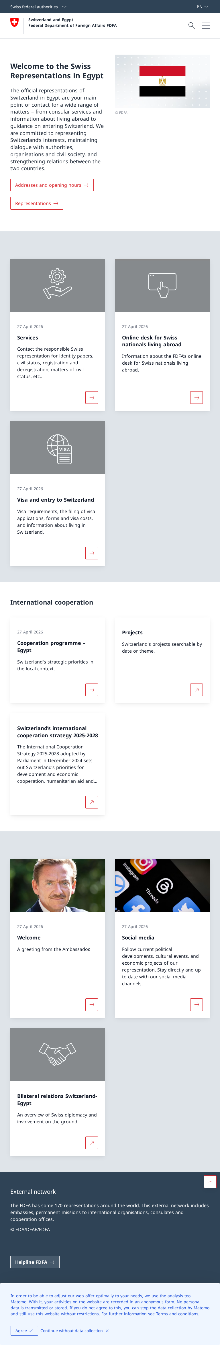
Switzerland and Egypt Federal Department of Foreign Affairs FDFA (72, 22)
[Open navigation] (205, 26)
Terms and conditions (177, 1313)
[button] (210, 1181)
